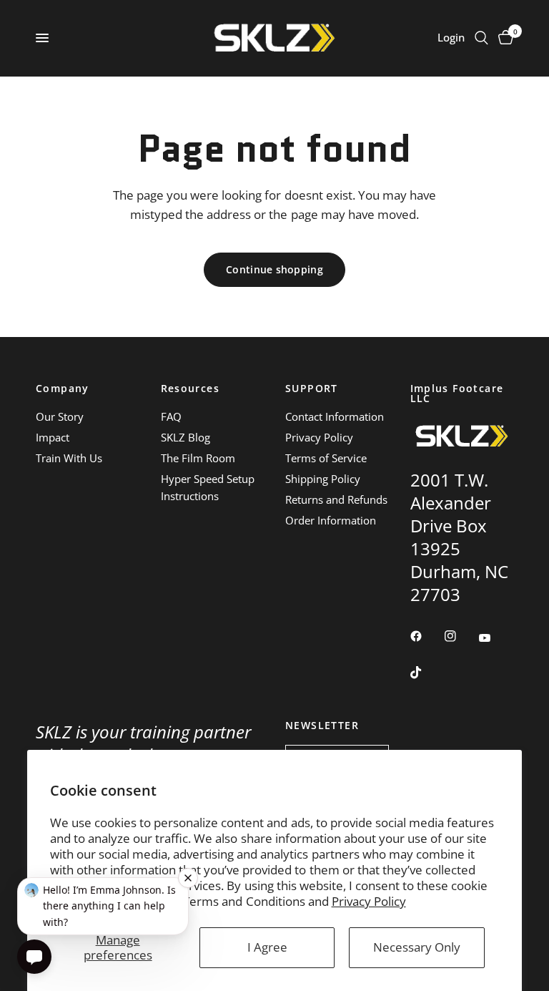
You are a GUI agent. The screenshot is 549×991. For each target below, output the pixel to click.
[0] (503, 38)
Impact (52, 437)
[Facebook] (426, 636)
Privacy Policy (369, 901)
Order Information (330, 520)
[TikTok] (426, 672)
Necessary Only (416, 947)
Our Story (60, 416)
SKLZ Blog (185, 437)
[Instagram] (460, 636)
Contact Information (334, 416)
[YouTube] (494, 637)
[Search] (481, 38)
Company (62, 389)
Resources (190, 389)
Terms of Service (326, 458)
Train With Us (69, 458)
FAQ (171, 416)
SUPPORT (311, 389)
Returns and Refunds (336, 499)
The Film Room (198, 458)
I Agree (267, 947)
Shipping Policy (322, 479)
